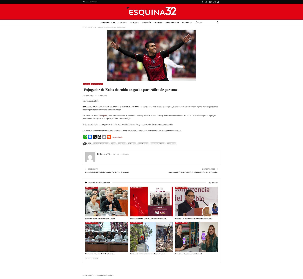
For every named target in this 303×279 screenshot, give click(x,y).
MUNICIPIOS (134, 22)
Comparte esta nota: (117, 137)
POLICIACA (122, 22)
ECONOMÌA (146, 22)
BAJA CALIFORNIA (108, 22)
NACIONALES (187, 22)
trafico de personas (143, 143)
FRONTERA (158, 22)
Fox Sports (103, 116)
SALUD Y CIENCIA (172, 22)
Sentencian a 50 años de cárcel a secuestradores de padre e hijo (193, 172)
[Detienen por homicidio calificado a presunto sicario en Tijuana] (151, 201)
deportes (113, 143)
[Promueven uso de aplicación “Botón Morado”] (196, 237)
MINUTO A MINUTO (97, 84)
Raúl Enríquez (132, 143)
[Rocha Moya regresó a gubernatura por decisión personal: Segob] (196, 201)
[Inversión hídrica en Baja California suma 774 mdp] (106, 201)
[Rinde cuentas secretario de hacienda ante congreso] (106, 237)
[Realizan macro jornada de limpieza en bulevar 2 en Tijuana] (151, 237)
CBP (89, 143)
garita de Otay (121, 143)
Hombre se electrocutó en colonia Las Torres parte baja (107, 172)
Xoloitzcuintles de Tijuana (157, 143)
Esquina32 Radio (92, 2)
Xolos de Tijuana (171, 143)
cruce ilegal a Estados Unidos (100, 143)
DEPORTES (87, 84)
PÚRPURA (198, 22)
